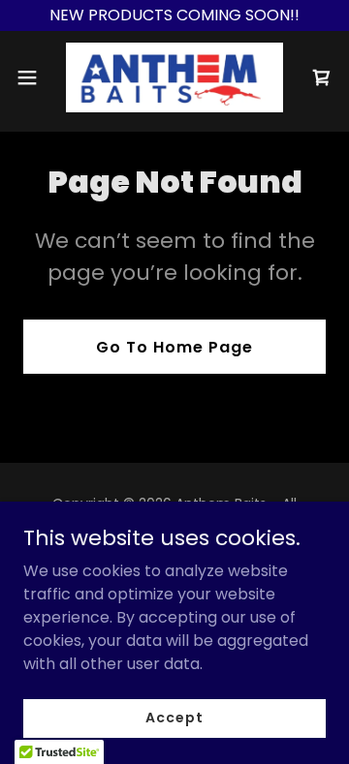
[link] (174, 77)
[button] (33, 77)
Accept (174, 717)
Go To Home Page (174, 347)
